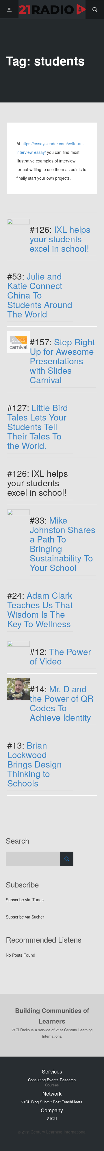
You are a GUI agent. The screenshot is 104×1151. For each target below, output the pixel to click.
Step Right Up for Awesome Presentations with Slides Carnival (62, 361)
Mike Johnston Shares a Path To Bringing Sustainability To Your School (62, 543)
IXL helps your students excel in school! (60, 238)
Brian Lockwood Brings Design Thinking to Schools (34, 764)
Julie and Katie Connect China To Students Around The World (39, 295)
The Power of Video (60, 656)
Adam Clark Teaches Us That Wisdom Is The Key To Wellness (40, 609)
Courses (52, 1085)
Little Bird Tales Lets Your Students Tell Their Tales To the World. (37, 426)
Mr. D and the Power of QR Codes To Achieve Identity (62, 703)
